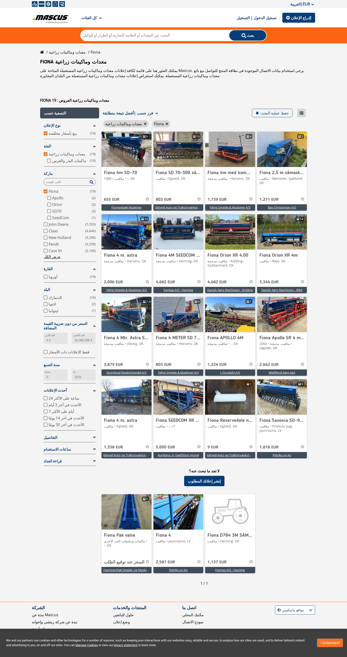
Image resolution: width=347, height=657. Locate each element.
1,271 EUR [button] (269, 199)
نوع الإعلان (52, 125)
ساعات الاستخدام (57, 449)
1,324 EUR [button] (217, 365)
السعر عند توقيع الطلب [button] (124, 562)
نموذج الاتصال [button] (192, 621)
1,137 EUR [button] (217, 562)
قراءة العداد (53, 461)
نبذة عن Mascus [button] (45, 614)
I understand (330, 643)
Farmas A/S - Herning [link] (178, 290)
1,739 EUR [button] (217, 199)
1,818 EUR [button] (269, 447)
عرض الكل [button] (52, 256)
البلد (47, 290)
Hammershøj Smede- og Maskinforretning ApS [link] (136, 570)
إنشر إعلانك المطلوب (204, 481)
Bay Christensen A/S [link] (282, 207)
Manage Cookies (87, 645)
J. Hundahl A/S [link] (230, 372)
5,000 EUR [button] (165, 447)
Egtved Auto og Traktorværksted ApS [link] (181, 207)
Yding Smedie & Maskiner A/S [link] (230, 207)
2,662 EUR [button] (269, 365)
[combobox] (278, 610)
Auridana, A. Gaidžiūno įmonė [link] (178, 455)
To (74, 372)
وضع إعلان (121, 621)
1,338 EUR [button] (113, 447)
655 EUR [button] (111, 199)
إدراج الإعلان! (301, 17)
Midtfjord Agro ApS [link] (282, 372)
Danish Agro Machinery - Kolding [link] (230, 290)
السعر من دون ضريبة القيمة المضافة (65, 326)
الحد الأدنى (50, 335)
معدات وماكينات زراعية (67, 52)
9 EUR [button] (212, 447)
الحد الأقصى (79, 335)
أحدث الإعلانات (55, 390)
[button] (69, 113)
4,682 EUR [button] (165, 282)
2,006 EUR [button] (113, 282)
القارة (48, 269)
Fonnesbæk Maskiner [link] (126, 207)
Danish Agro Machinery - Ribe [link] (281, 290)
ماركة (48, 174)
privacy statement (126, 645)
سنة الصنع (52, 365)
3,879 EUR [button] (113, 365)
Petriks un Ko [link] (282, 455)
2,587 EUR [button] (165, 562)
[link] (127, 149)
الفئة (47, 146)
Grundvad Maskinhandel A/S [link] (126, 372)
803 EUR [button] (163, 199)
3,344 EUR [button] (269, 282)
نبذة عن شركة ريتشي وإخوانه (54, 621)
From (48, 372)
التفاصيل (50, 437)
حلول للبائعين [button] (123, 614)
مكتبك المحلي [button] (193, 614)
